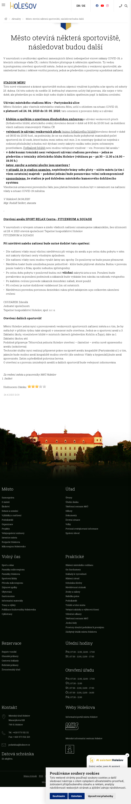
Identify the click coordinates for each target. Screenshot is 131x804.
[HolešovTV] (102, 5)
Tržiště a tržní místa (75, 605)
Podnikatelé (7, 519)
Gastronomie (8, 596)
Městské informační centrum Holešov (84, 738)
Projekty (6, 528)
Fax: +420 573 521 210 (19, 736)
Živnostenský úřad (11, 669)
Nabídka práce (72, 596)
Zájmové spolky (9, 587)
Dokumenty (71, 515)
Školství (6, 506)
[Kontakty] (120, 6)
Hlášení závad (72, 578)
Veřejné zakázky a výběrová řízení (82, 609)
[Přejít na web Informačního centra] (97, 748)
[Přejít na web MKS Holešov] (97, 725)
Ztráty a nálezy (73, 591)
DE (83, 5)
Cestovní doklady (10, 660)
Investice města (9, 537)
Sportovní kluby (9, 578)
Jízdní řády (71, 622)
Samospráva (8, 497)
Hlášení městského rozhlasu (79, 565)
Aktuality (16, 18)
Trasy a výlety (9, 605)
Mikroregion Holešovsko (14, 546)
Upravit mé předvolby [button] (100, 796)
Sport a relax (8, 565)
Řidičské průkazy (10, 665)
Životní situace (73, 519)
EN (78, 5)
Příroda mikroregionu (12, 582)
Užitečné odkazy (74, 614)
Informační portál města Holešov (82, 716)
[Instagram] (107, 5)
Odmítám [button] (76, 796)
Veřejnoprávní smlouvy (13, 533)
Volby (68, 524)
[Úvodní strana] (5, 18)
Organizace (7, 524)
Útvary (69, 497)
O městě (6, 502)
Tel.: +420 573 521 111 (19, 732)
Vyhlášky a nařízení (11, 515)
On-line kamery (73, 569)
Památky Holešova (11, 574)
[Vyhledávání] (126, 6)
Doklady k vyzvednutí (76, 574)
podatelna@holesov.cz (19, 744)
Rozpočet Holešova (11, 542)
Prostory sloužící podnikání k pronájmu (85, 627)
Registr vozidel (9, 651)
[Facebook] (97, 5)
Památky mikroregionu (13, 569)
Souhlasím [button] (59, 796)
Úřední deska (72, 502)
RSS (41, 776)
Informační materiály (12, 600)
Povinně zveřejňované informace (82, 528)
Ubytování (7, 591)
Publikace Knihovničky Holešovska (19, 609)
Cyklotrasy (7, 614)
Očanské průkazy (10, 656)
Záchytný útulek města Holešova (81, 631)
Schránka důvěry (74, 582)
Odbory (69, 511)
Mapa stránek (30, 776)
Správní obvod (72, 533)
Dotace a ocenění (10, 511)
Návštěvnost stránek (76, 587)
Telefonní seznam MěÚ (77, 506)
